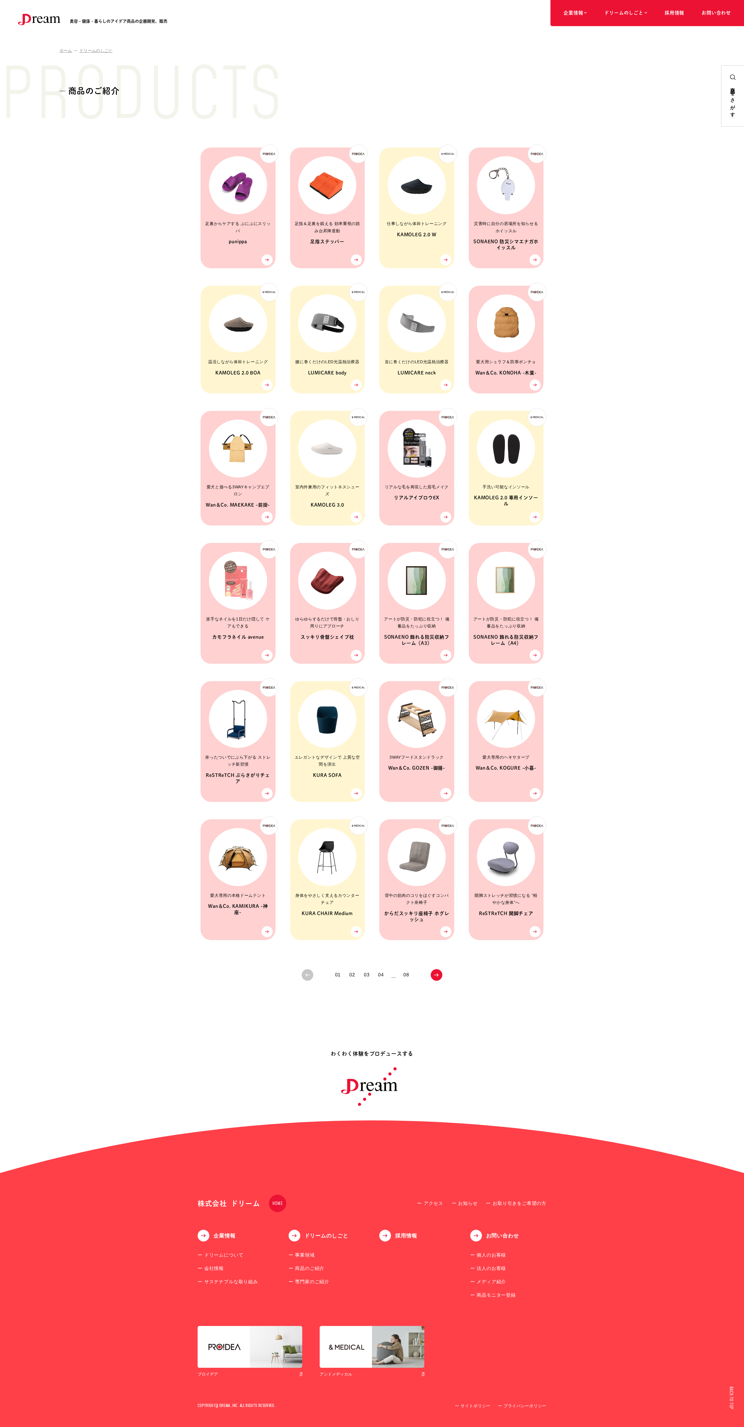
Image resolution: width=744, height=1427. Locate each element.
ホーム (66, 50)
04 (381, 974)
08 (406, 974)
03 (367, 974)
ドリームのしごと (96, 50)
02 (352, 974)
